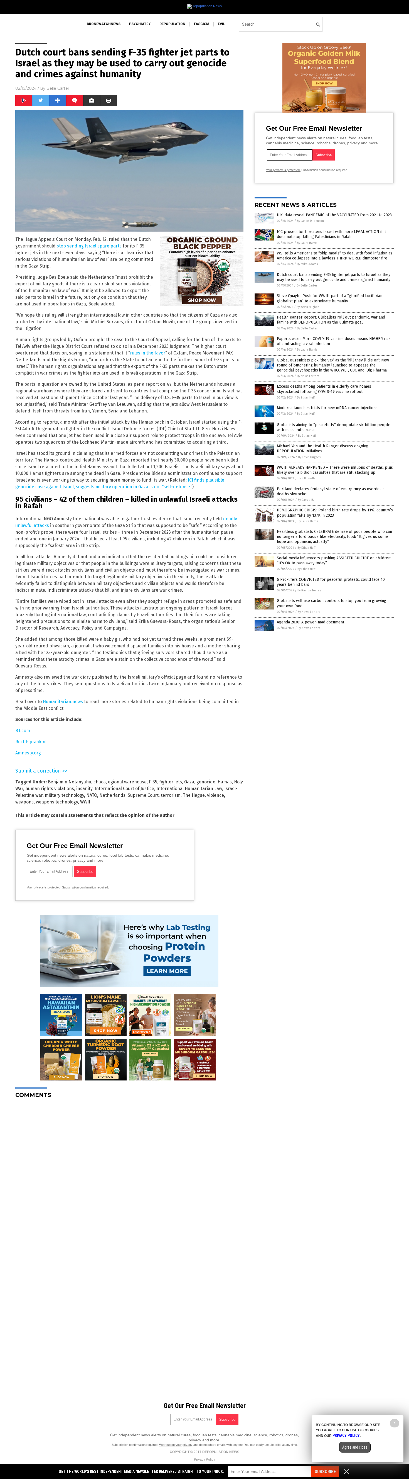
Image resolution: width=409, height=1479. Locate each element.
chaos (99, 782)
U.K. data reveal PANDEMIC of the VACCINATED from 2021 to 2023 (334, 215)
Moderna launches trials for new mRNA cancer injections (327, 407)
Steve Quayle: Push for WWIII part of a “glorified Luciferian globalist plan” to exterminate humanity (329, 298)
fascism (201, 24)
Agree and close (355, 1447)
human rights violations (49, 788)
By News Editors (308, 376)
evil (221, 24)
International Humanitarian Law (189, 788)
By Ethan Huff (306, 397)
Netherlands (112, 795)
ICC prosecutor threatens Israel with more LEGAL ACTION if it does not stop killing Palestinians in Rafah (331, 234)
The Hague (194, 795)
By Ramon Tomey (309, 590)
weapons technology (57, 802)
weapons (24, 802)
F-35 (153, 782)
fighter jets (170, 782)
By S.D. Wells (306, 478)
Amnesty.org (28, 753)
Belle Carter (57, 88)
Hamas (225, 782)
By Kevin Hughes (308, 307)
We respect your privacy (176, 1444)
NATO (91, 795)
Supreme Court (143, 795)
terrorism (171, 795)
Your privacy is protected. (44, 887)
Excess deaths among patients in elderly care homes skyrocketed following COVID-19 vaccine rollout (324, 389)
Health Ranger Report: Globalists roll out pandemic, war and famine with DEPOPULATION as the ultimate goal (331, 320)
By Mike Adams (307, 264)
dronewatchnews (103, 24)
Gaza (189, 782)
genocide (205, 782)
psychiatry (140, 24)
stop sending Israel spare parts (89, 246)
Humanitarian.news (63, 701)
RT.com (22, 730)
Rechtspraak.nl (30, 741)
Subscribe (325, 1471)
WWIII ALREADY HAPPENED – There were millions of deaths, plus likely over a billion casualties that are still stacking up (335, 470)
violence (215, 795)
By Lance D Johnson (310, 221)
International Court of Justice (124, 788)
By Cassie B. (306, 500)
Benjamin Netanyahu (69, 782)
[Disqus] (129, 1172)
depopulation (172, 24)
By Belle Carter (307, 285)
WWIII (86, 802)
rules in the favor (147, 353)
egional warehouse (127, 782)
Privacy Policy (204, 1459)
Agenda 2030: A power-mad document (310, 622)
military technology (64, 795)
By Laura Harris (307, 243)
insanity (84, 788)
